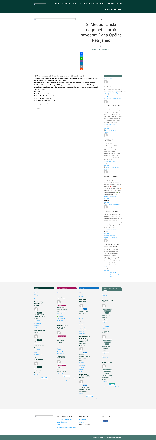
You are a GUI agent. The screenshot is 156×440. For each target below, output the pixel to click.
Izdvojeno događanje (116, 93)
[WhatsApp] (101, 58)
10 (115, 386)
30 (96, 398)
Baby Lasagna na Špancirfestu (62, 356)
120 (111, 276)
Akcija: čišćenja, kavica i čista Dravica (39, 303)
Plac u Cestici (61, 298)
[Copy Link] (101, 66)
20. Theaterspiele (38, 358)
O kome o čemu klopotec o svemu (92, 3)
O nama (81, 422)
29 (92, 398)
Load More (113, 272)
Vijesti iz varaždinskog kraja (64, 419)
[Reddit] (101, 69)
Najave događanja (62, 422)
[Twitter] (101, 56)
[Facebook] (101, 53)
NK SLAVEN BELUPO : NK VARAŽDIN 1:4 (111, 140)
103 (47, 380)
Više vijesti (44, 378)
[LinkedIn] (101, 63)
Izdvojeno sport (108, 124)
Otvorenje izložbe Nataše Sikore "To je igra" (62, 327)
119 (118, 274)
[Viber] (101, 61)
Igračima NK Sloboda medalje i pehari (84, 376)
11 (119, 386)
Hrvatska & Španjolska (105, 331)
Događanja (66, 3)
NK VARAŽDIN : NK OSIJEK (84, 300)
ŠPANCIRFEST (108, 86)
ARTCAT (119, 437)
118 (69, 378)
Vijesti (56, 3)
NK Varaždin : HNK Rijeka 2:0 (112, 106)
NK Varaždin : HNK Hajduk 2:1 (112, 211)
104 (51, 380)
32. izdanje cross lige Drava (39, 331)
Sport (75, 3)
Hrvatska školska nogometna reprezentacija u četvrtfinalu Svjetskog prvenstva (84, 341)
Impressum (82, 419)
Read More (107, 97)
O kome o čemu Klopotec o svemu (66, 427)
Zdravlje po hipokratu (113, 9)
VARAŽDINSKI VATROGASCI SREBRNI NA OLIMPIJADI (112, 245)
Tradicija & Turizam (114, 3)
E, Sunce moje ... (107, 362)
